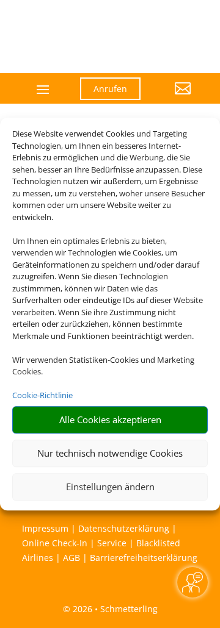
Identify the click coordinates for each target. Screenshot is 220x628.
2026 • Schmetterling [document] (114, 609)
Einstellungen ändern (110, 486)
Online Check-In (54, 543)
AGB (71, 557)
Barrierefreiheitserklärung (143, 557)
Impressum (45, 528)
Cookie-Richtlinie (42, 395)
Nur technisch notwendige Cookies (110, 453)
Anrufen (110, 89)
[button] (175, 97)
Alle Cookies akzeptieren (110, 419)
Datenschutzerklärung (123, 528)
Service (112, 543)
